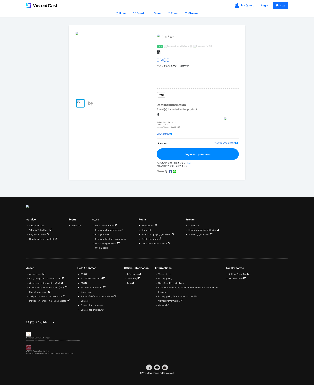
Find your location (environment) (111, 239)
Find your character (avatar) (109, 230)
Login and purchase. (198, 154)
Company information (169, 301)
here (189, 163)
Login (264, 5)
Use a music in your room (154, 243)
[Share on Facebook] (170, 171)
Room (174, 13)
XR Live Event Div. (238, 274)
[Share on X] (166, 171)
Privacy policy (165, 278)
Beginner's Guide (37, 234)
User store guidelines (106, 243)
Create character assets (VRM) (45, 283)
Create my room (150, 239)
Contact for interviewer (92, 310)
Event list (76, 225)
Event (140, 13)
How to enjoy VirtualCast (42, 239)
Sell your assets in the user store (46, 296)
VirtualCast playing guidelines (156, 234)
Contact (84, 301)
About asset (35, 274)
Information (133, 274)
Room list (146, 230)
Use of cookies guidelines (171, 283)
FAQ (83, 283)
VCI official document (91, 278)
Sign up (280, 5)
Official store (101, 248)
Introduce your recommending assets (48, 301)
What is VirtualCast (39, 230)
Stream (193, 13)
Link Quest (246, 5)
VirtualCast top (36, 225)
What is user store (104, 225)
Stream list (193, 225)
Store (157, 13)
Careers (162, 305)
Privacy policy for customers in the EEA (178, 296)
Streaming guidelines (198, 234)
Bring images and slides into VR (45, 278)
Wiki (83, 274)
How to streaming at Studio (202, 230)
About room (148, 225)
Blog (129, 283)
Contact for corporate (92, 305)
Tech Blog (132, 278)
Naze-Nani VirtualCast (92, 287)
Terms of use (164, 274)
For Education (236, 278)
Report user (86, 292)
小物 (161, 95)
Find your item (102, 234)
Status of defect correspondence (97, 296)
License (162, 292)
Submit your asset (38, 292)
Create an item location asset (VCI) (47, 287)
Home (123, 13)
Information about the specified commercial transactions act (188, 287)
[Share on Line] (174, 171)
